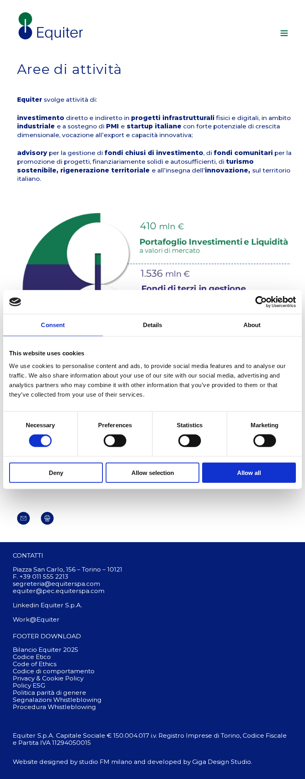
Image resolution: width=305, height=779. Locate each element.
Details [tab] (152, 325)
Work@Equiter (36, 619)
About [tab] (252, 325)
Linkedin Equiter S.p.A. (47, 605)
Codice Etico (32, 657)
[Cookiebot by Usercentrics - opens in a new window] (261, 302)
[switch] (115, 440)
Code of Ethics (34, 664)
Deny (56, 472)
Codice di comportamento (54, 671)
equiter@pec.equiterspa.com (58, 591)
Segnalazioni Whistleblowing (57, 699)
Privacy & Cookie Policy (48, 678)
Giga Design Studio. (222, 761)
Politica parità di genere (49, 692)
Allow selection (152, 472)
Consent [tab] (53, 325)
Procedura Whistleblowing (54, 707)
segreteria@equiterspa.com (56, 583)
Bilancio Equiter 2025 (45, 649)
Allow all (249, 472)
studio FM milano (105, 761)
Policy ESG (29, 685)
